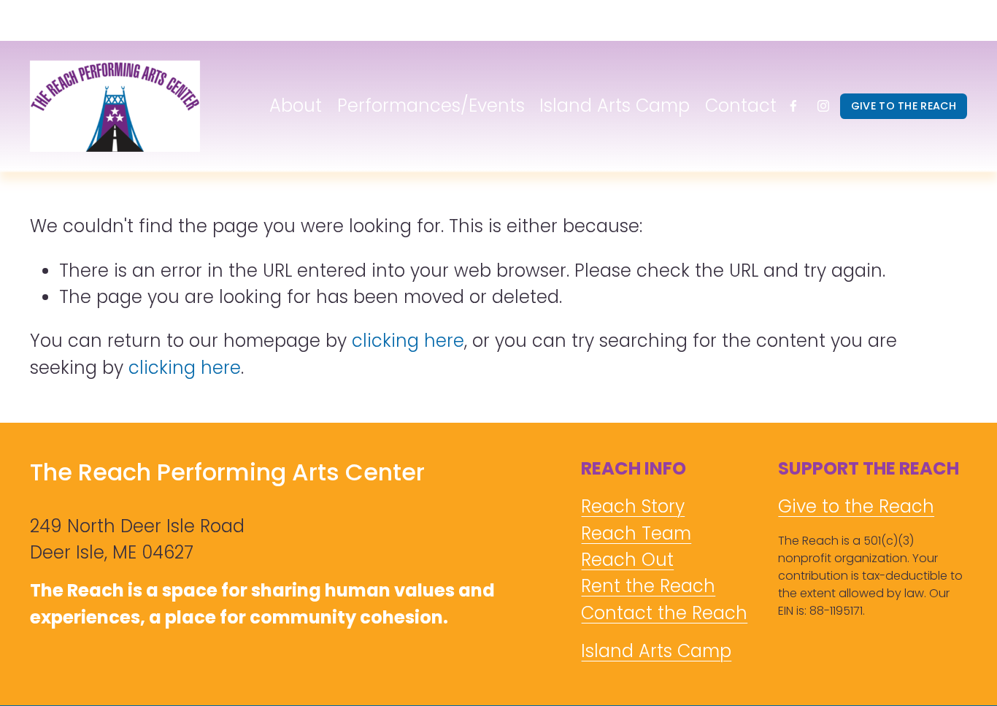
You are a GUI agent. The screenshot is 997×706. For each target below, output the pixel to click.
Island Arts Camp (614, 105)
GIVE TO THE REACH (904, 106)
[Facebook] (793, 106)
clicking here (408, 341)
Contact (741, 105)
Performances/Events (431, 105)
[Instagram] (823, 106)
